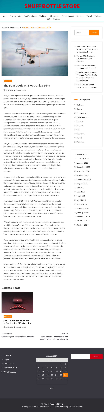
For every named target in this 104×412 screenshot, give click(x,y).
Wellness (98, 16)
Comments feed (10, 368)
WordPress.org (10, 372)
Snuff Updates (30, 16)
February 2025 (82, 208)
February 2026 (82, 159)
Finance (56, 19)
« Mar (51, 388)
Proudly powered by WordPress (35, 406)
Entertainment (68, 16)
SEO (48, 19)
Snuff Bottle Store (52, 6)
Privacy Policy (16, 16)
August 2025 (82, 183)
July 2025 (80, 188)
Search (96, 356)
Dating (79, 16)
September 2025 (83, 179)
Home (4, 16)
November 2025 (83, 171)
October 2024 (82, 225)
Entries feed (9, 363)
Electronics (54, 16)
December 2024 (83, 216)
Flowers (79, 125)
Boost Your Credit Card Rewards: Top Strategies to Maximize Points (86, 49)
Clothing (42, 16)
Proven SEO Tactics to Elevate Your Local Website (85, 59)
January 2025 (82, 212)
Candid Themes (75, 406)
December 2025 (83, 167)
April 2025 (81, 200)
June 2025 (80, 192)
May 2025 (80, 196)
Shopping (80, 134)
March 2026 (81, 154)
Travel (89, 16)
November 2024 (83, 221)
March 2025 (81, 204)
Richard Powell (21, 90)
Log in (6, 359)
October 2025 (82, 175)
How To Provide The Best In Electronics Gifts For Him (17, 322)
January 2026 (82, 163)
